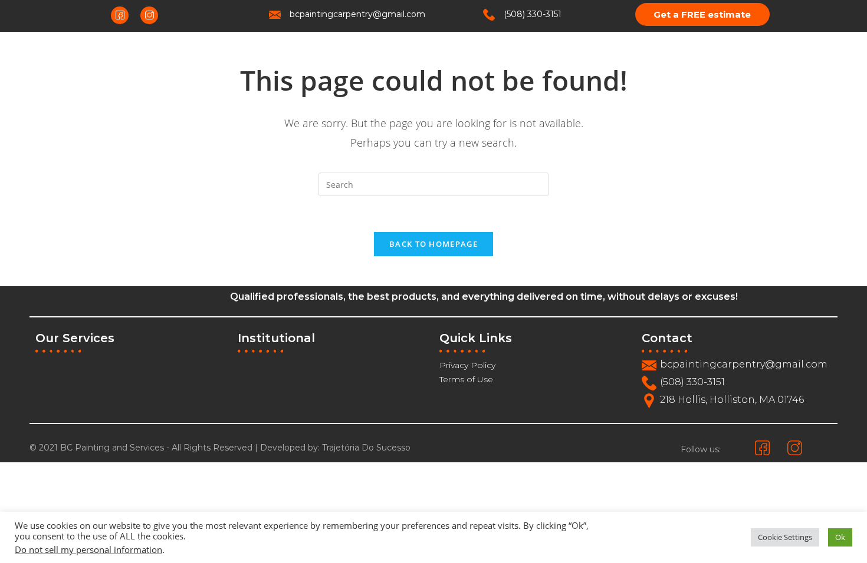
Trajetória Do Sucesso (366, 447)
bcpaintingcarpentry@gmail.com (357, 14)
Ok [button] (840, 537)
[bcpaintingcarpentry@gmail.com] (275, 15)
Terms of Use (466, 379)
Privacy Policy (467, 365)
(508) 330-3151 (532, 14)
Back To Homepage (433, 244)
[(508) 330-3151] (489, 15)
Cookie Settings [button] (785, 537)
